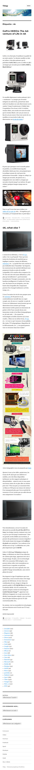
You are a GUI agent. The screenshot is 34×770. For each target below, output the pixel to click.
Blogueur (7, 633)
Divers (23, 217)
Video (4, 219)
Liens (6, 657)
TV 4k (25, 255)
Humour (6, 648)
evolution (5, 619)
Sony (29, 468)
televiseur (6, 263)
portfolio (7, 673)
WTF (5, 686)
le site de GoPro (18, 119)
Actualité (7, 628)
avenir (29, 618)
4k (7, 219)
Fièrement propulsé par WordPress (16, 767)
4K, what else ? (11, 227)
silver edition (6, 221)
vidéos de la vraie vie (9, 211)
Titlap (5, 6)
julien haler (8, 217)
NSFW (6, 668)
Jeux (5, 653)
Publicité (27, 217)
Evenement (7, 640)
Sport (6, 677)
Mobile (6, 664)
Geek (5, 644)
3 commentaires (15, 221)
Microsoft (7, 662)
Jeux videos (7, 655)
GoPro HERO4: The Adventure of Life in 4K (16, 32)
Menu (29, 5)
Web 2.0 (6, 684)
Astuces (6, 631)
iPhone (6, 651)
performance (26, 219)
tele (9, 619)
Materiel (22, 618)
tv (10, 619)
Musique (7, 666)
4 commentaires (17, 619)
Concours (7, 635)
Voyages (6, 681)
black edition (12, 219)
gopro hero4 (19, 219)
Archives (5, 695)
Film (5, 642)
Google (6, 646)
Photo (6, 670)
